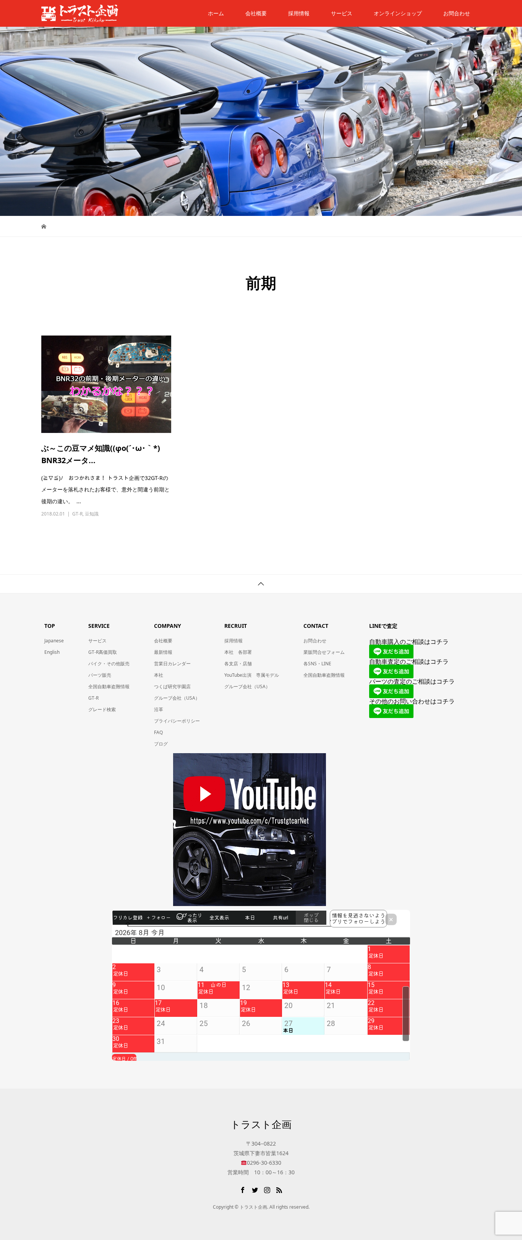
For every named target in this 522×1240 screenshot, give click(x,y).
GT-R (77, 514)
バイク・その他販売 (109, 663)
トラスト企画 (261, 1124)
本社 (158, 675)
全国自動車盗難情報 (109, 686)
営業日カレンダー (172, 663)
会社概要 (256, 13)
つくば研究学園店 (172, 686)
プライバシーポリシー (177, 721)
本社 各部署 (238, 652)
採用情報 (299, 13)
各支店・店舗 (238, 663)
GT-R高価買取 (102, 652)
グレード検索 (102, 709)
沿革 (158, 709)
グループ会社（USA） (177, 698)
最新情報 (163, 652)
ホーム (216, 13)
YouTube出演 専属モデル (251, 675)
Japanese (54, 640)
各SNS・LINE (317, 663)
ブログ (161, 744)
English (52, 652)
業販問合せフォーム (324, 652)
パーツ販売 (99, 675)
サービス (341, 13)
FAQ (158, 732)
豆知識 (92, 514)
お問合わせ (314, 640)
